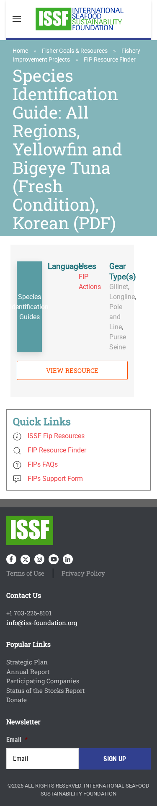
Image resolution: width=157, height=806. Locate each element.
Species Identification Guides (29, 307)
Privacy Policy (83, 573)
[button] (17, 19)
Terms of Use (25, 573)
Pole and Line (115, 317)
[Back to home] (78, 19)
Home (20, 50)
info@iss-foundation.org (41, 622)
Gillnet (118, 287)
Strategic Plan (27, 662)
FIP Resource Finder (110, 59)
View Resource (72, 370)
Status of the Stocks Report (45, 690)
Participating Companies (42, 681)
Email (17, 740)
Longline (122, 297)
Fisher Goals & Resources (75, 50)
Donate (16, 699)
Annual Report (27, 671)
